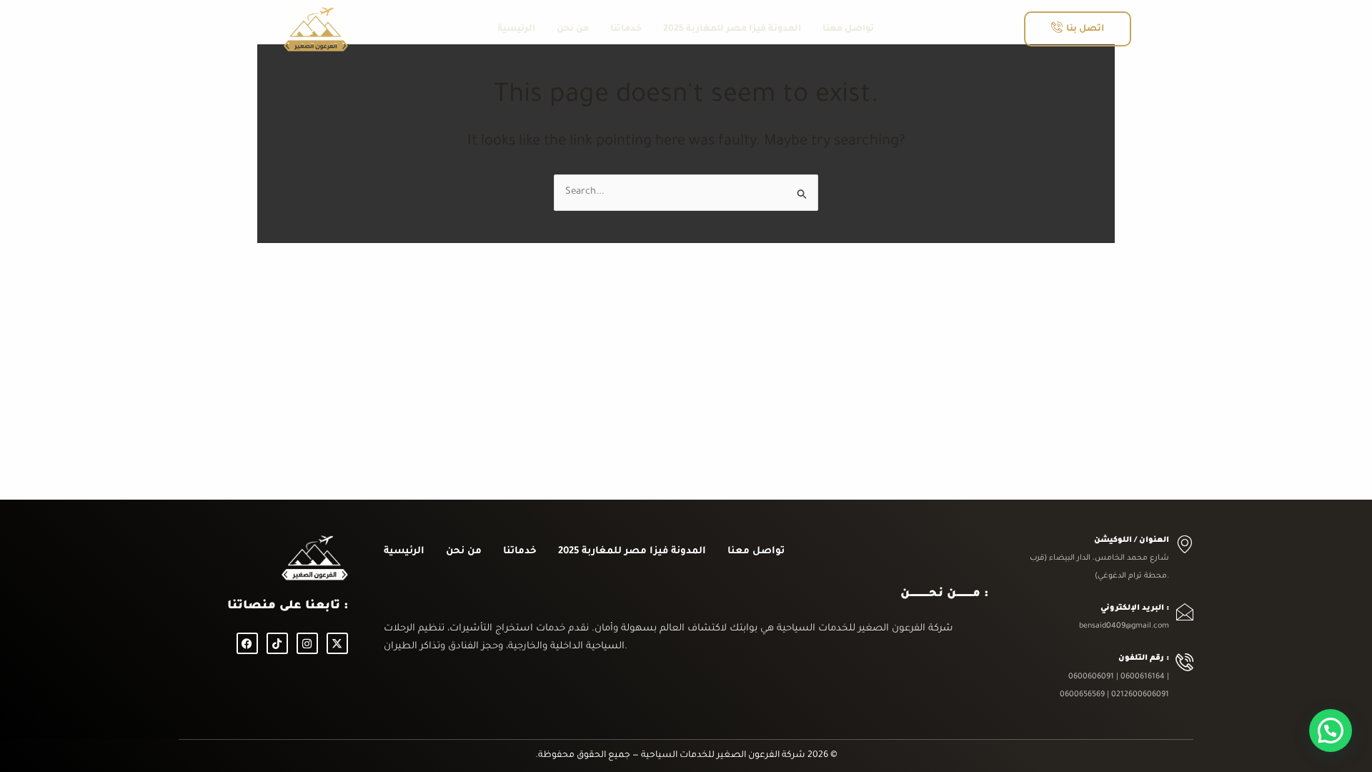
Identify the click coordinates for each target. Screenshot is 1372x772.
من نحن (573, 29)
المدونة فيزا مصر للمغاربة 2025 (732, 29)
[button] (1330, 730)
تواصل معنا (848, 29)
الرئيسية (516, 29)
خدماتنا (626, 29)
